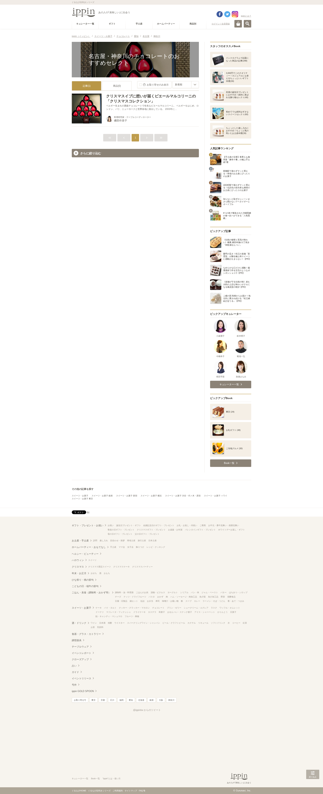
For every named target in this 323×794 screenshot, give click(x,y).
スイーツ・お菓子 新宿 (126, 496)
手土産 (113, 547)
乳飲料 (100, 627)
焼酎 (110, 623)
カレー (197, 601)
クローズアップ (80, 659)
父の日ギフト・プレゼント (147, 534)
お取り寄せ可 (80, 700)
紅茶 (245, 623)
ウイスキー (119, 623)
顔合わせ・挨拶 (117, 540)
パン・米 (195, 592)
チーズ (118, 597)
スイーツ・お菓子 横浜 (151, 496)
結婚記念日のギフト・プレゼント (158, 525)
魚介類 (202, 597)
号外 (74, 684)
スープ (188, 601)
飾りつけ (140, 547)
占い (74, 665)
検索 (247, 23)
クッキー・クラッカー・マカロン (134, 608)
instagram (235, 14)
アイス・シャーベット (204, 612)
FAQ (141, 791)
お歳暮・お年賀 (175, 530)
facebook (219, 14)
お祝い (111, 525)
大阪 (161, 700)
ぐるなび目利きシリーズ (99, 791)
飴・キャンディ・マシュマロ (109, 616)
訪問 (95, 540)
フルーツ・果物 (132, 616)
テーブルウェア (80, 646)
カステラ (152, 612)
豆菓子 (233, 612)
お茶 (93, 627)
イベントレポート (81, 653)
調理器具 (76, 640)
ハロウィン (78, 560)
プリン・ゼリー (174, 608)
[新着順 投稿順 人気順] (185, 84)
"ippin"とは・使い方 (112, 778)
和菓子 (162, 612)
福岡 (121, 700)
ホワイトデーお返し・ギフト (231, 530)
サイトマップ (131, 791)
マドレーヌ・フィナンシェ (118, 612)
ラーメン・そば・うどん (214, 601)
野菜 (223, 597)
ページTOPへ (312, 785)
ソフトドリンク (218, 623)
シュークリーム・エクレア (196, 608)
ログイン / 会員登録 (221, 24)
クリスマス (78, 566)
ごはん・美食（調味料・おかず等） (91, 592)
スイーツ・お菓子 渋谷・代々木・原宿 (183, 496)
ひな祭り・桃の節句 (83, 579)
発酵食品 (231, 597)
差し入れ (104, 540)
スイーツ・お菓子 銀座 (102, 496)
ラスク (214, 608)
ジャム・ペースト (210, 592)
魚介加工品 (213, 597)
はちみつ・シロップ (238, 592)
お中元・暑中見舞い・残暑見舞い (223, 525)
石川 (112, 700)
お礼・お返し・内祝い (187, 525)
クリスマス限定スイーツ (99, 567)
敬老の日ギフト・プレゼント (121, 530)
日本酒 (102, 623)
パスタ (152, 597)
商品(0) (117, 85)
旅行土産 (142, 540)
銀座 (152, 700)
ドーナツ (100, 612)
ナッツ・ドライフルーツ (135, 597)
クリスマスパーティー (142, 567)
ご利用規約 (118, 791)
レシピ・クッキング (156, 547)
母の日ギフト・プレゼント (120, 534)
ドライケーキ (139, 612)
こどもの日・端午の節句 (85, 586)
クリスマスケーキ (121, 567)
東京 (93, 700)
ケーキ (99, 608)
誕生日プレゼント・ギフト (128, 525)
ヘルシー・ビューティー (85, 553)
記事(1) (86, 85)
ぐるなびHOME (79, 791)
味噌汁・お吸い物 (170, 601)
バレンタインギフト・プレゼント (200, 530)
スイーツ (92, 560)
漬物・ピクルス (158, 592)
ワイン (94, 623)
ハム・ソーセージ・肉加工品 (183, 597)
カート (238, 23)
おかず (160, 597)
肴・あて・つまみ (236, 601)
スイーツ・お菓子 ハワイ (215, 496)
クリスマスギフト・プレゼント (151, 530)
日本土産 (152, 540)
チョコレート (158, 608)
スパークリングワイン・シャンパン (143, 623)
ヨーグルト (172, 592)
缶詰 (142, 601)
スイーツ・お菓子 (80, 496)
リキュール (203, 623)
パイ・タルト (110, 608)
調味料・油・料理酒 (124, 592)
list (88, 512)
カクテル (191, 623)
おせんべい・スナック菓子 (179, 612)
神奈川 (171, 700)
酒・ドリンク (79, 623)
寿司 (158, 601)
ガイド (75, 672)
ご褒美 (203, 525)
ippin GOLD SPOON (83, 691)
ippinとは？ (246, 16)
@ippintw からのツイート (147, 710)
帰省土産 (131, 540)
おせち (94, 573)
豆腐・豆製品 (121, 601)
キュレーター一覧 (80, 778)
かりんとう (222, 612)
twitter (227, 14)
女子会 (130, 547)
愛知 (131, 700)
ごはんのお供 (142, 592)
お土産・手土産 (80, 540)
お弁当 (150, 601)
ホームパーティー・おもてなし (89, 547)
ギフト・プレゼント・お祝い (87, 525)
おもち (107, 573)
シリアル (184, 592)
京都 (103, 700)
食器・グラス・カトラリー (86, 634)
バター (223, 592)
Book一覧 (95, 778)
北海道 (141, 700)
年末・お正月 (79, 573)
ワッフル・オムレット (229, 608)
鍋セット (134, 601)
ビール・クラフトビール (173, 623)
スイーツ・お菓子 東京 (82, 499)
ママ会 (122, 547)
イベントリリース (81, 678)
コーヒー (236, 623)
